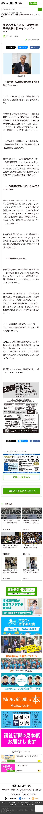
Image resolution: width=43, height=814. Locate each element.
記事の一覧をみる (21, 477)
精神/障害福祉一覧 (15, 13)
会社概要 (37, 802)
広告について (13, 802)
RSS (36, 798)
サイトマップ (13, 804)
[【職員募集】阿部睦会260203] (21, 663)
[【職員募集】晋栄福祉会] (21, 626)
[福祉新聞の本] (21, 700)
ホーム (3, 13)
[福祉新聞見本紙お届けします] (21, 738)
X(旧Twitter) (12, 798)
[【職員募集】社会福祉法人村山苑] (21, 644)
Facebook (26, 798)
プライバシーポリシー (27, 804)
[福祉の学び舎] (21, 719)
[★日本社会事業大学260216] (21, 607)
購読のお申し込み (26, 802)
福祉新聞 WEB (11, 3)
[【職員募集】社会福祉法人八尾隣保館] (21, 682)
